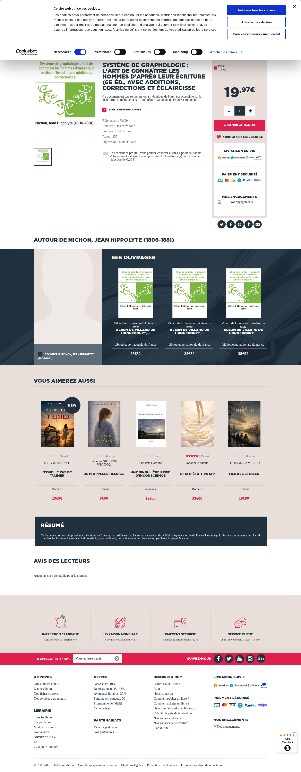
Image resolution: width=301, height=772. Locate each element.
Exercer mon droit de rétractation (202, 765)
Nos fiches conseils (46, 693)
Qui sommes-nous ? (46, 683)
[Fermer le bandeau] (294, 6)
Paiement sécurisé (180, 634)
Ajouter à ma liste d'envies (242, 137)
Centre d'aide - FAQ (167, 683)
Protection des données (162, 765)
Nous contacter (163, 693)
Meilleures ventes (45, 727)
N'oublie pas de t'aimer (57, 473)
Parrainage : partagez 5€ (109, 698)
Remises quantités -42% (109, 688)
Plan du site (161, 728)
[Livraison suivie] (239, 158)
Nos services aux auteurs (50, 698)
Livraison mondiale (120, 634)
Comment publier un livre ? (171, 698)
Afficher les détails (223, 52)
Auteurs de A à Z (45, 737)
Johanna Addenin (197, 463)
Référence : (109, 120)
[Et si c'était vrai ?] (197, 423)
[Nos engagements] (239, 202)
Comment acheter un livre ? (171, 703)
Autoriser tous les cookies (256, 10)
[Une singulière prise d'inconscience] (150, 423)
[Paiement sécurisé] (239, 181)
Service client (240, 634)
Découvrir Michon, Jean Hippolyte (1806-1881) (66, 356)
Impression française (60, 634)
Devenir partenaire (106, 727)
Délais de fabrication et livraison (174, 708)
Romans (57, 489)
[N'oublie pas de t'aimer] (57, 423)
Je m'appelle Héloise (104, 474)
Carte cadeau (102, 708)
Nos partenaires (104, 732)
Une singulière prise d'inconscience (150, 473)
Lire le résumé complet (126, 109)
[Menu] (294, 733)
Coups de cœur (43, 722)
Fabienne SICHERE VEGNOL (104, 463)
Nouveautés (41, 732)
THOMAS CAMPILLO (244, 463)
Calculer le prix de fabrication (173, 713)
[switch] (120, 52)
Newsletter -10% (104, 683)
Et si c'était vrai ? (197, 474)
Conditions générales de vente (97, 765)
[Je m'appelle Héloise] (104, 423)
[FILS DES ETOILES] (244, 423)
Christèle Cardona (150, 463)
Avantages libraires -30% (110, 693)
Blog (157, 688)
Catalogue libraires (46, 746)
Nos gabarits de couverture (171, 723)
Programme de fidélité (108, 703)
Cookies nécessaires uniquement (256, 34)
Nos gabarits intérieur (167, 718)
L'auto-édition (43, 688)
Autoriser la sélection (256, 22)
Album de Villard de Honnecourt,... (135, 331)
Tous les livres (43, 717)
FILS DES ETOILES (244, 474)
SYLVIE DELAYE (57, 463)
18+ (36, 742)
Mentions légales (132, 765)
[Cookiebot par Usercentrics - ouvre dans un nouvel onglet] (26, 52)
